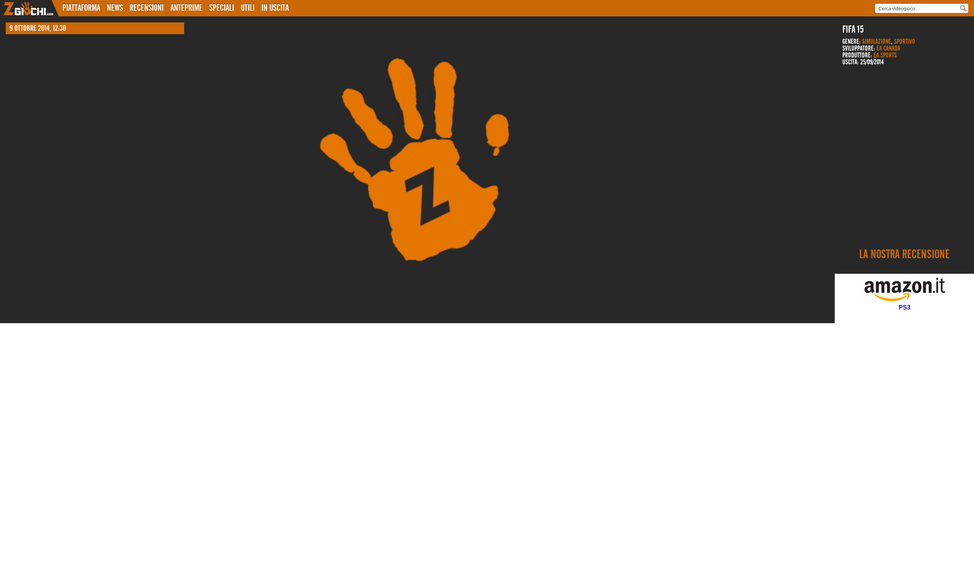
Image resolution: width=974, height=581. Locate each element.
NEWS (115, 8)
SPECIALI (221, 8)
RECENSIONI (147, 8)
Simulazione (876, 41)
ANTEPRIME (186, 8)
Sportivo (904, 41)
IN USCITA (275, 8)
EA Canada (888, 48)
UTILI (248, 8)
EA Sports (885, 55)
